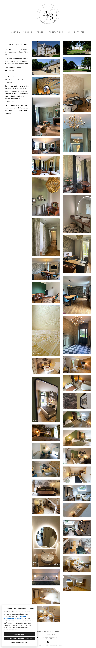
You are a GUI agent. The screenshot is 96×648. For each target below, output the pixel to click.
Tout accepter (19, 634)
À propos (28, 32)
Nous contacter (75, 32)
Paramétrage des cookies (56, 645)
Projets (41, 32)
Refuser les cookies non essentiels (19, 638)
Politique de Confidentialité (41, 645)
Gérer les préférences (19, 642)
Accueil (15, 32)
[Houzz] (48, 641)
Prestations (56, 32)
